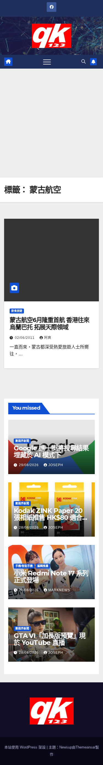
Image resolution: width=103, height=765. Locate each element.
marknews (59, 590)
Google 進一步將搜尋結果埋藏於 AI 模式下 (51, 451)
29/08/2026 (29, 465)
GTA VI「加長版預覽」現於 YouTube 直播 (49, 639)
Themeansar (85, 747)
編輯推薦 (42, 565)
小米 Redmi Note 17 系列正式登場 (51, 576)
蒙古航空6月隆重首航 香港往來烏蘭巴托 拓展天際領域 (49, 323)
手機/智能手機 (24, 565)
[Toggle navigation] (47, 61)
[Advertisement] (51, 123)
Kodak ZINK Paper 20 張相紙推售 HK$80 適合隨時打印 (51, 517)
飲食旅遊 (16, 310)
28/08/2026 (29, 527)
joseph (55, 465)
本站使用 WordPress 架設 (25, 747)
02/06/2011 (25, 338)
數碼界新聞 (22, 440)
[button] (83, 61)
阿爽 (47, 338)
